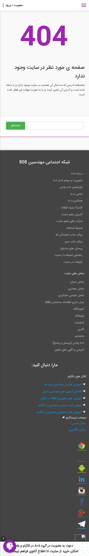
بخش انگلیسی (77, 430)
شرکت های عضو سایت (69, 221)
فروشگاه (79, 316)
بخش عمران (77, 282)
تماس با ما (76, 194)
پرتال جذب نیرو (74, 241)
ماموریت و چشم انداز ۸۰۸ (68, 180)
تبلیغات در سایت (73, 262)
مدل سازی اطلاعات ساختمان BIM (64, 302)
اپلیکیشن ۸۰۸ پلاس (71, 187)
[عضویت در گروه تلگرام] (81, 525)
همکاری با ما (75, 200)
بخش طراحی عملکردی (71, 295)
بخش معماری (76, 288)
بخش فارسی (78, 423)
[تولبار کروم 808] (81, 447)
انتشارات (79, 322)
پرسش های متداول (71, 248)
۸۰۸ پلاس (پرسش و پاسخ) (68, 343)
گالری (81, 329)
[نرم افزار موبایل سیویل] (81, 469)
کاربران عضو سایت (72, 214)
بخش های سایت (74, 273)
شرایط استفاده (74, 228)
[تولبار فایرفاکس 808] (81, 458)
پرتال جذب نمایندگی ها (69, 234)
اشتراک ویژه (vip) (72, 207)
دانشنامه (79, 336)
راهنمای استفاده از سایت (68, 255)
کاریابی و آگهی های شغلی (69, 350)
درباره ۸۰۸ (77, 173)
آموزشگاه (79, 309)
